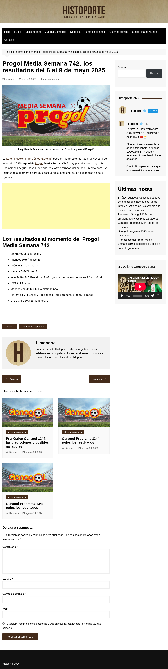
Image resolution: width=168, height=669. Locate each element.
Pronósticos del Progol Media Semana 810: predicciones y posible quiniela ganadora (139, 244)
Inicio (7, 31)
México (10, 326)
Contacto (9, 39)
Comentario (10, 546)
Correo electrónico (14, 594)
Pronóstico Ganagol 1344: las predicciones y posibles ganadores (27, 442)
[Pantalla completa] (158, 295)
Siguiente (97, 379)
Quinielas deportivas (34, 326)
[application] (140, 286)
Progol (39, 163)
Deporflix (75, 31)
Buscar (122, 67)
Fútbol (18, 31)
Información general (26, 51)
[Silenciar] (152, 295)
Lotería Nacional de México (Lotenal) (29, 158)
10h (146, 124)
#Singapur (144, 170)
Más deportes (33, 31)
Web (5, 608)
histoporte (11, 79)
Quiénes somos (118, 31)
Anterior (14, 379)
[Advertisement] (56, 206)
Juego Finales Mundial (145, 31)
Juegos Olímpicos (55, 31)
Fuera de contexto (94, 31)
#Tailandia (141, 148)
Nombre (7, 579)
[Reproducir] (122, 295)
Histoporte (132, 123)
